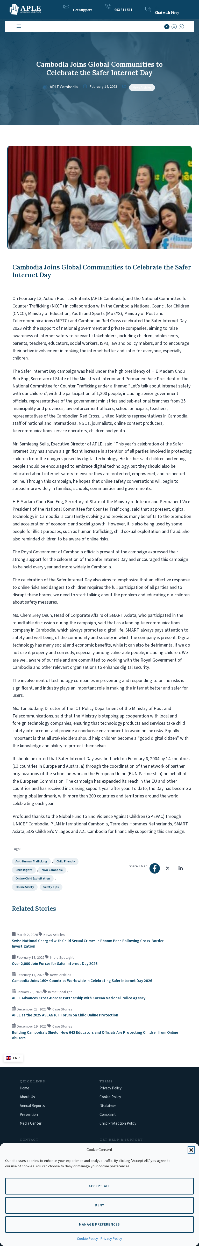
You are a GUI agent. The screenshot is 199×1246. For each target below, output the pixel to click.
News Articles (142, 87)
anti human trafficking (31, 861)
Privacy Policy (111, 1238)
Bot (157, 8)
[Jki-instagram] (181, 26)
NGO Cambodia (52, 870)
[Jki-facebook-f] (166, 26)
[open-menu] (18, 26)
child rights (24, 870)
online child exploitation (33, 878)
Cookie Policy (87, 1238)
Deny (99, 1205)
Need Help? (81, 5)
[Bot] (148, 9)
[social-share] (155, 868)
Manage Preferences (99, 1224)
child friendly (65, 861)
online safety (25, 887)
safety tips (51, 887)
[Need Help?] (66, 7)
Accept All (99, 1186)
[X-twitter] (174, 26)
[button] (191, 1150)
